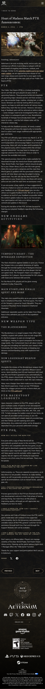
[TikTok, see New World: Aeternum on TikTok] (39, 614)
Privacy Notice (22, 670)
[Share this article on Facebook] (17, 558)
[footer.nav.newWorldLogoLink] (22, 608)
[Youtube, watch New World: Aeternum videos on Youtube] (28, 614)
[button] (22, 44)
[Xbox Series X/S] (30, 656)
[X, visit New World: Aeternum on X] (17, 614)
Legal (22, 669)
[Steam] (22, 662)
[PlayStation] (12, 656)
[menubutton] (42, 3)
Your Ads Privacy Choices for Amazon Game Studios (21, 674)
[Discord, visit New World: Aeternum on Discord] (5, 615)
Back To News (9, 11)
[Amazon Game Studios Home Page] (22, 631)
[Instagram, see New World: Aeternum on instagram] (34, 614)
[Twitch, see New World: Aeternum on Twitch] (11, 614)
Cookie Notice (22, 672)
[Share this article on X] (11, 558)
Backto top (22, 589)
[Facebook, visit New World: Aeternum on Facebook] (22, 614)
